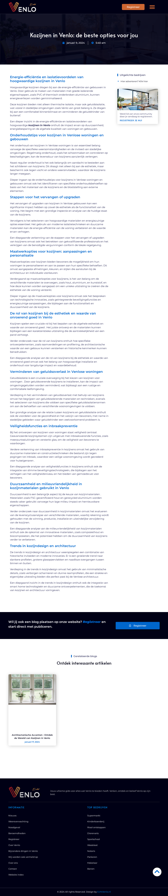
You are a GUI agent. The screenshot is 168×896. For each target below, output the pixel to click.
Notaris (91, 851)
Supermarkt (93, 815)
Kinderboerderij (95, 821)
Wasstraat (92, 845)
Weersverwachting (18, 821)
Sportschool (93, 839)
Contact (12, 868)
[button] (152, 7)
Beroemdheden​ (17, 833)
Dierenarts (93, 833)
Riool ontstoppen (96, 827)
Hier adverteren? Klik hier (134, 81)
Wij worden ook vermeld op (23, 857)
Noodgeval (14, 827)
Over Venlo (14, 845)
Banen (90, 868)
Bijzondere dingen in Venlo (23, 851)
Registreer (13, 839)
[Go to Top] (157, 871)
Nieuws (12, 815)
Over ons (13, 863)
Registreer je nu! (131, 120)
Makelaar (92, 863)
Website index (16, 874)
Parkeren (92, 857)
